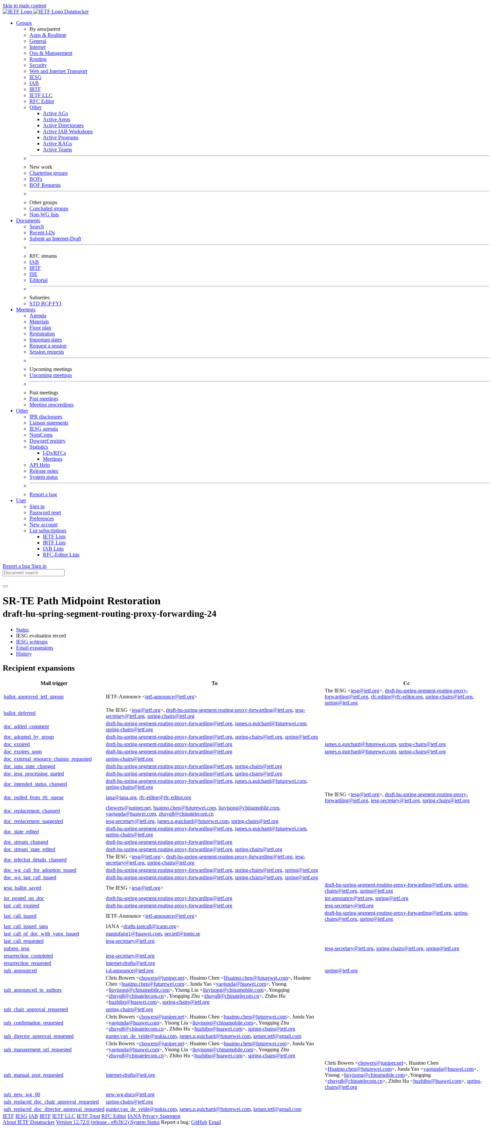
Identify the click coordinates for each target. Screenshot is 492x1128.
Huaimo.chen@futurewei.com (256, 978)
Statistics (38, 447)
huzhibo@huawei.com (133, 1002)
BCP (47, 303)
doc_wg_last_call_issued (30, 877)
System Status (145, 1122)
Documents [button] (28, 220)
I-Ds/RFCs (54, 453)
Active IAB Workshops (68, 131)
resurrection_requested (27, 963)
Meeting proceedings (51, 404)
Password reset (45, 512)
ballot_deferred (19, 713)
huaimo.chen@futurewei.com (184, 808)
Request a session (48, 346)
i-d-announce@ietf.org (130, 970)
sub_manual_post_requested (33, 1075)
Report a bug (43, 494)
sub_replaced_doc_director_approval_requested (54, 1109)
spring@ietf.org (341, 702)
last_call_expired (21, 905)
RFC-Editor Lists (61, 554)
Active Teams (57, 149)
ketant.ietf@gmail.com (277, 1036)
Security (38, 65)
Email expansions (34, 648)
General (37, 41)
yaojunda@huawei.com (131, 814)
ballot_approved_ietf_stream (34, 696)
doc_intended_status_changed (35, 784)
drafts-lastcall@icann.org (150, 926)
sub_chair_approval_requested (36, 1009)
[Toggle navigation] (5, 586)
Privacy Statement (161, 1116)
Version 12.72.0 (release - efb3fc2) (93, 1122)
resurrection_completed (28, 956)
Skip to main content (24, 5)
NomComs (41, 435)
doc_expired (17, 744)
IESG (35, 77)
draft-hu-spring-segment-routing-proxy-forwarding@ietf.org (229, 710)
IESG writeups (32, 642)
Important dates (45, 340)
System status (43, 477)
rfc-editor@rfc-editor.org (397, 696)
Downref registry (47, 441)
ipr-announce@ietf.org (349, 898)
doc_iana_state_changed (29, 766)
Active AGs (55, 113)
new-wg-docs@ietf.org (130, 1094)
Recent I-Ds (42, 232)
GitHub (199, 1122)
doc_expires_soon (23, 751)
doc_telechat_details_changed (35, 859)
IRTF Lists (54, 542)
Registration (42, 333)
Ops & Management (50, 53)
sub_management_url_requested (38, 1049)
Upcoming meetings (50, 375)
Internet (37, 47)
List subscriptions (47, 530)
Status (22, 629)
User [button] (21, 500)
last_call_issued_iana (26, 926)
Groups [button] (24, 23)
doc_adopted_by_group (29, 737)
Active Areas (56, 119)
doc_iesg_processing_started (34, 773)
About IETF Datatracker (29, 1122)
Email (215, 1122)
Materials (39, 321)
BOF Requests (45, 185)
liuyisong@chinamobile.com (249, 808)
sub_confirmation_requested (33, 1023)
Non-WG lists (44, 214)
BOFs (35, 179)
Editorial (38, 280)
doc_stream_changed (26, 842)
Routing (38, 59)
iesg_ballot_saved (22, 888)
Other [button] (22, 410)
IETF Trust (88, 1116)
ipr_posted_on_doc (24, 898)
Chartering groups (48, 173)
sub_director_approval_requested (39, 1036)
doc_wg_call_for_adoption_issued (40, 870)
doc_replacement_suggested (33, 821)
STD (35, 303)
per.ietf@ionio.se (182, 933)
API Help (39, 465)
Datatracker (76, 11)
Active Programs (60, 137)
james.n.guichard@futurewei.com (270, 723)
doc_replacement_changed (32, 811)
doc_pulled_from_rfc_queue (34, 797)
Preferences (41, 518)
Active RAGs (57, 143)
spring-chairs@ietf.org (449, 696)
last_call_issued (20, 916)
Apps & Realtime (47, 35)
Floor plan (40, 327)
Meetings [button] (25, 309)
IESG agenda (43, 429)
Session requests (46, 352)
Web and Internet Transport (58, 71)
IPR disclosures (45, 417)
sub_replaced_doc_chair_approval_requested (51, 1102)
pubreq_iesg (16, 948)
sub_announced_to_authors (33, 990)
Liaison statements (48, 423)
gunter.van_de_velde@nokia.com (141, 1036)
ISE (33, 274)
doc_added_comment (26, 726)
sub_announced (20, 970)
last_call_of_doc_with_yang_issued (41, 933)
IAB (34, 83)
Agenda (37, 315)
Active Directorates (63, 125)
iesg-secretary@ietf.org (395, 800)
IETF (8, 1116)
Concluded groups (48, 208)
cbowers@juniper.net (128, 808)
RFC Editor (41, 101)
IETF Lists (54, 536)
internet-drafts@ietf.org (130, 963)
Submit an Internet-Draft (55, 238)
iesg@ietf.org (365, 690)
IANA (134, 1116)
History (24, 654)
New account (43, 524)
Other (35, 107)
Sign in (37, 506)
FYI (57, 303)
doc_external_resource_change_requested (48, 759)
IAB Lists (53, 548)
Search (36, 226)
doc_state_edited (21, 831)
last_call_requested (24, 941)
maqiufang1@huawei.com (134, 933)
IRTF (35, 89)
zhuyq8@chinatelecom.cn (186, 814)
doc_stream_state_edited (29, 849)
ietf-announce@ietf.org (169, 696)
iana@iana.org (121, 797)
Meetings (52, 459)
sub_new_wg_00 (22, 1094)
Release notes (43, 471)
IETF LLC (41, 95)
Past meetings (43, 398)
